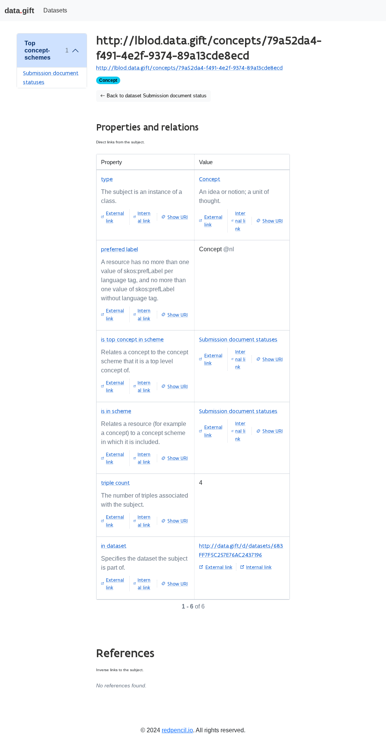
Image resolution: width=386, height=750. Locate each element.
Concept (209, 179)
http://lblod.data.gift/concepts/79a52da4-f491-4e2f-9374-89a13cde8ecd (189, 67)
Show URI (177, 217)
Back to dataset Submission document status (156, 95)
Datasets (55, 10)
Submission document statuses (50, 77)
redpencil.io (177, 730)
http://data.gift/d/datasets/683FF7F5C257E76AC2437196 (241, 550)
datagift (19, 10)
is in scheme (116, 411)
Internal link (144, 217)
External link (115, 217)
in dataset (113, 545)
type (107, 179)
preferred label (119, 249)
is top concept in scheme (132, 339)
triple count (115, 482)
